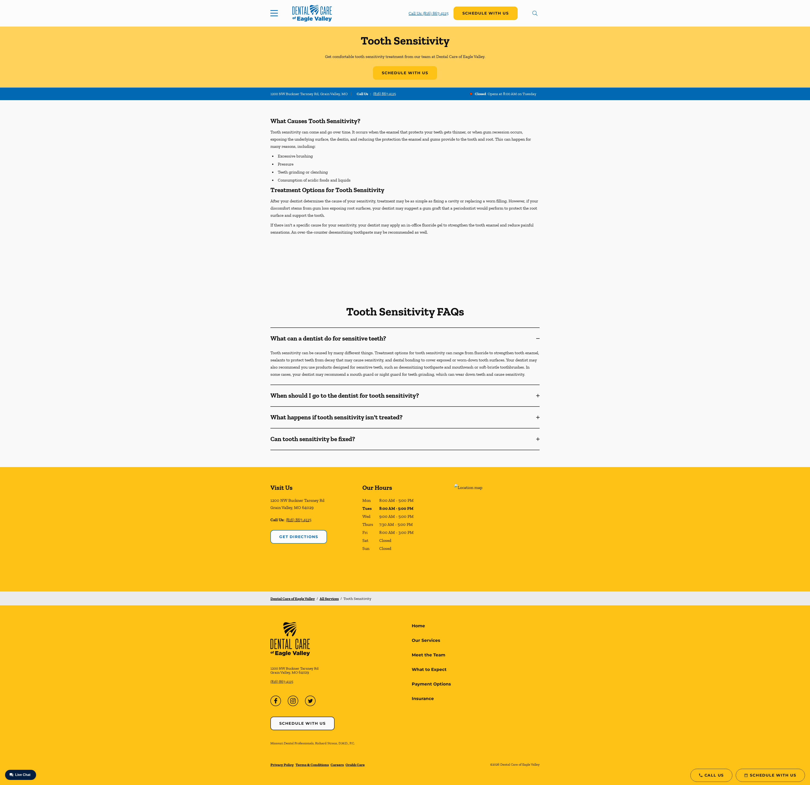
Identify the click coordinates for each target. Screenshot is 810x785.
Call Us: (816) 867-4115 (428, 13)
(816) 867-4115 (384, 94)
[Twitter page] (310, 701)
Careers (337, 764)
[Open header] (275, 13)
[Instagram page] (293, 701)
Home (418, 625)
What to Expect (429, 669)
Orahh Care (355, 764)
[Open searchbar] (535, 13)
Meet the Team (428, 654)
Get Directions (298, 537)
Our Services (426, 640)
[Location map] (497, 529)
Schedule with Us (485, 13)
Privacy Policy (282, 764)
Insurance (423, 698)
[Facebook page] (275, 701)
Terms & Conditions (312, 764)
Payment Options (431, 684)
